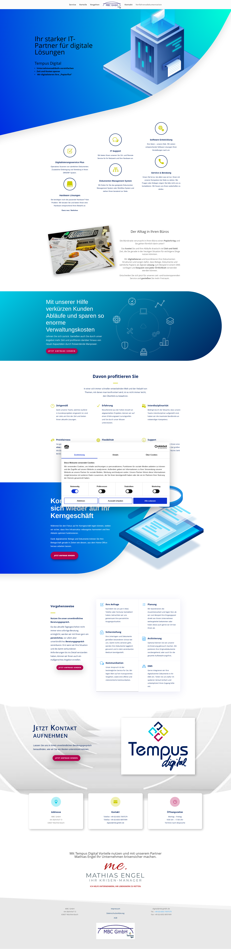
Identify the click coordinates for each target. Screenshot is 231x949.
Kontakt (129, 5)
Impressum (115, 909)
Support (152, 439)
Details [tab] (116, 455)
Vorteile (83, 5)
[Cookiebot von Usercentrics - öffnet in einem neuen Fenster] (156, 447)
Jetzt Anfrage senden (61, 351)
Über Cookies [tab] (151, 455)
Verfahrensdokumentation (149, 5)
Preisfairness (63, 439)
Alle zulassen (150, 501)
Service (72, 5)
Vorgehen (94, 5)
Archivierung (155, 638)
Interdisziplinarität (158, 405)
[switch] (102, 491)
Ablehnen (81, 501)
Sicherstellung (113, 632)
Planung (152, 604)
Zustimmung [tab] (79, 455)
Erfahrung (107, 405)
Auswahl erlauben (115, 501)
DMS (150, 666)
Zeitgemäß (62, 405)
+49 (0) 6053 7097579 (163, 911)
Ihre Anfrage (112, 604)
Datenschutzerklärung (115, 913)
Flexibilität (108, 439)
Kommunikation (114, 662)
